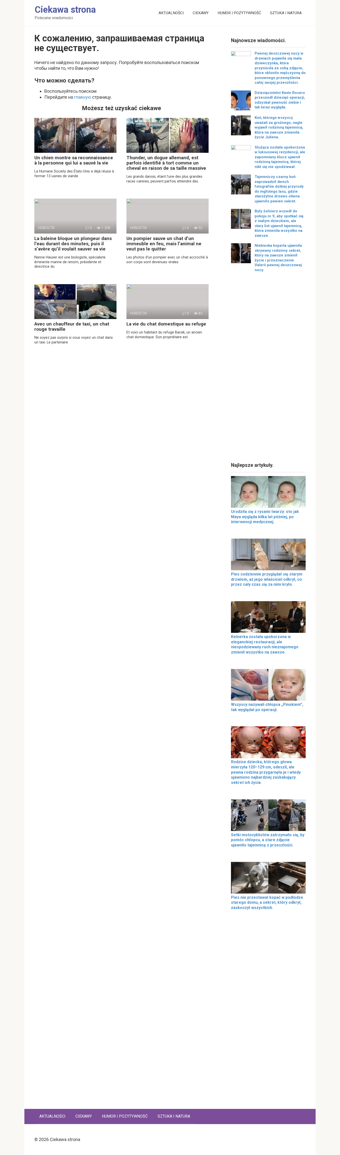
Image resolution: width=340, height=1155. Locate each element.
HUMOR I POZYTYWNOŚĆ (239, 13)
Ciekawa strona (65, 9)
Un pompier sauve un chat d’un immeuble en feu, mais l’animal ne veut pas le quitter (163, 244)
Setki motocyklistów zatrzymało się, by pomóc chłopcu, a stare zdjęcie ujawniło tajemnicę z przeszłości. (267, 840)
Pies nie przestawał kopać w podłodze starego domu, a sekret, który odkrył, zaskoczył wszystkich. (267, 902)
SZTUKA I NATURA (286, 13)
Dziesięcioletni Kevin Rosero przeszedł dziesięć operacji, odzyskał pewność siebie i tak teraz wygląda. (280, 100)
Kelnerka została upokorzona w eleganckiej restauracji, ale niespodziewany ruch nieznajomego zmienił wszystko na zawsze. (264, 644)
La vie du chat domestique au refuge (166, 324)
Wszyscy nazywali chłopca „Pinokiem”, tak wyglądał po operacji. (267, 707)
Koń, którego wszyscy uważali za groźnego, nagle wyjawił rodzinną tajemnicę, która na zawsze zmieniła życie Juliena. (279, 127)
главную (82, 97)
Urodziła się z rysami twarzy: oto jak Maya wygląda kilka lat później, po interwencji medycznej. (265, 516)
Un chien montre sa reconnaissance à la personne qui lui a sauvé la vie (73, 160)
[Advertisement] (268, 369)
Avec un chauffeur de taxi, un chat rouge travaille (71, 326)
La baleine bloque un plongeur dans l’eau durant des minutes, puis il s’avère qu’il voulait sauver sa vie (73, 244)
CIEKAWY (201, 13)
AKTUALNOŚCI (171, 13)
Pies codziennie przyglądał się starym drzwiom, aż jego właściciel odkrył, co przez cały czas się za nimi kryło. (266, 579)
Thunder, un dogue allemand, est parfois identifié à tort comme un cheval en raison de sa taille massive (166, 163)
